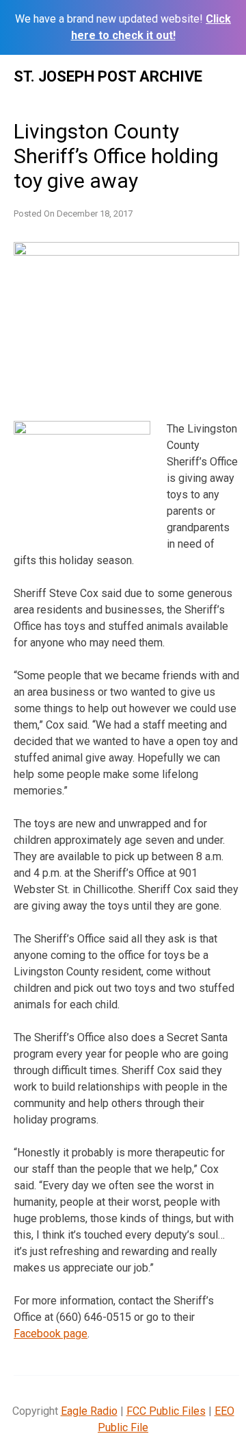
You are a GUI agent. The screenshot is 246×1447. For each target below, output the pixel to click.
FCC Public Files (166, 1411)
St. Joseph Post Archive (108, 76)
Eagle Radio (89, 1411)
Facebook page (50, 1333)
